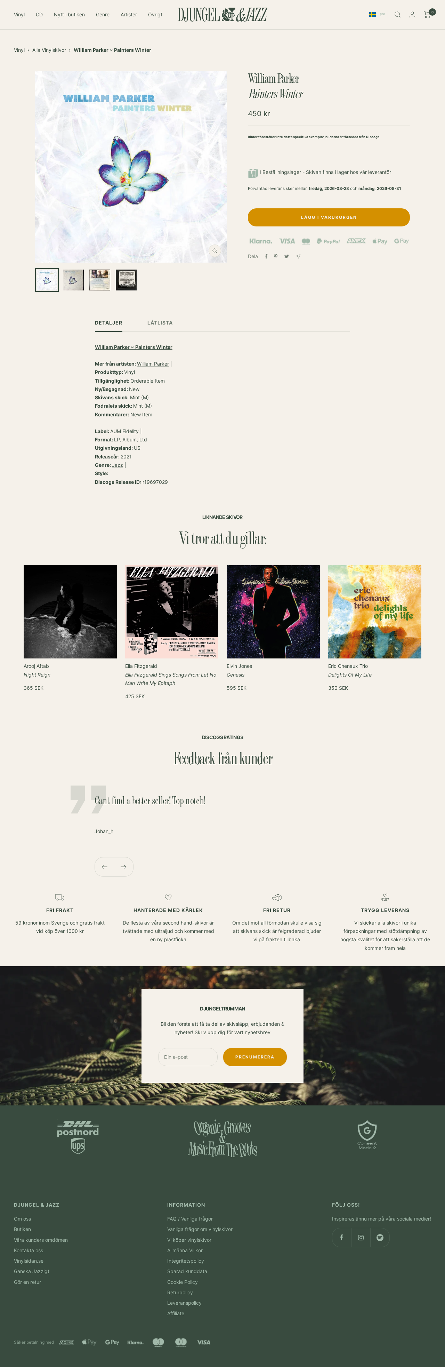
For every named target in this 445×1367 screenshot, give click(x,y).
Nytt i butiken (69, 14)
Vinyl (19, 14)
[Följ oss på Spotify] (379, 1237)
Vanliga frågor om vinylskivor (200, 1229)
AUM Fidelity (124, 431)
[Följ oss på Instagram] (360, 1237)
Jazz (117, 465)
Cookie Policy (182, 1282)
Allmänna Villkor (185, 1250)
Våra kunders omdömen (41, 1240)
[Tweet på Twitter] (287, 256)
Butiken (22, 1229)
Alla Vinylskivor (49, 50)
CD (39, 14)
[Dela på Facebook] (266, 256)
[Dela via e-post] (298, 256)
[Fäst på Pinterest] (275, 256)
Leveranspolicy (184, 1303)
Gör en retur (27, 1282)
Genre (103, 14)
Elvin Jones (239, 670)
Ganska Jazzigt (31, 1271)
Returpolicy (180, 1292)
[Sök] (398, 14)
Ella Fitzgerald (170, 674)
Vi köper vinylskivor (189, 1240)
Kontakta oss (28, 1250)
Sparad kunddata (187, 1271)
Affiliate (175, 1313)
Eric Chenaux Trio (350, 670)
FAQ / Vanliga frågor (190, 1219)
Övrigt (155, 14)
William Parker (153, 364)
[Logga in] (412, 14)
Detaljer (108, 323)
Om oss (22, 1219)
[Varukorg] (427, 14)
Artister (129, 14)
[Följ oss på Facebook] (341, 1237)
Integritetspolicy (185, 1261)
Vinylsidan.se (28, 1261)
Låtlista (160, 323)
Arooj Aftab (37, 670)
